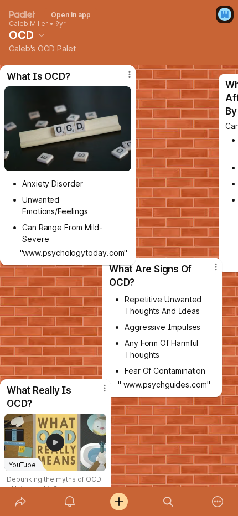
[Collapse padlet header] (41, 35)
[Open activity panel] (69, 502)
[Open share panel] (20, 502)
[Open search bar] (169, 501)
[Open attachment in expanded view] (67, 128)
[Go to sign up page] (225, 14)
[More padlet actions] (218, 502)
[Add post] (119, 502)
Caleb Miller (28, 24)
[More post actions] (97, 392)
